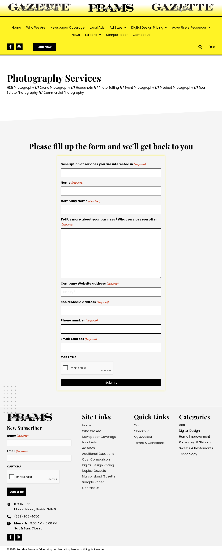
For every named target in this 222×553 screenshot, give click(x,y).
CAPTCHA (68, 357)
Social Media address (85, 302)
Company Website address (89, 283)
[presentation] (87, 368)
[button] (10, 46)
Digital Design (189, 430)
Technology (188, 454)
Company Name (80, 201)
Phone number (79, 320)
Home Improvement (194, 436)
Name (72, 182)
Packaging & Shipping (195, 442)
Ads (182, 425)
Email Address (79, 339)
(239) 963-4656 (26, 516)
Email (17, 451)
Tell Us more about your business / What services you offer (109, 221)
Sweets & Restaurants (196, 448)
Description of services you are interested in (103, 164)
